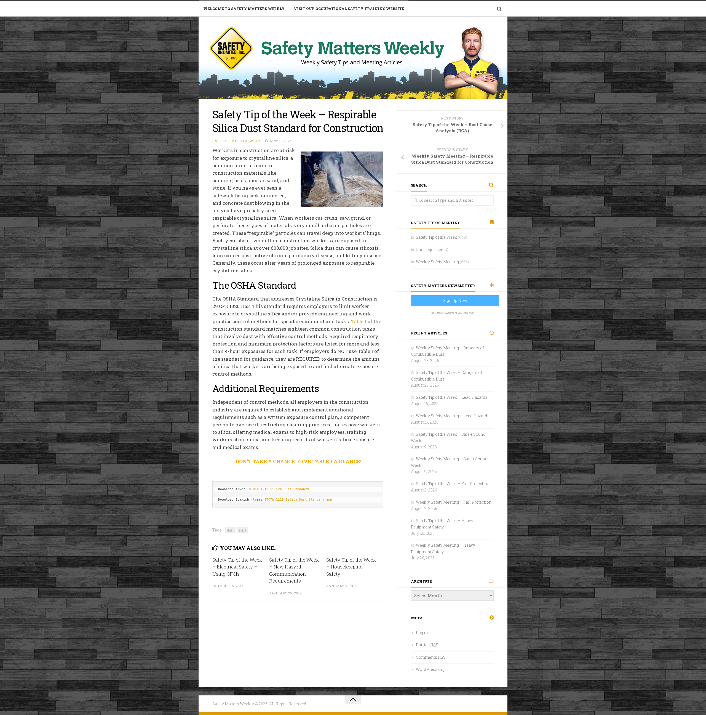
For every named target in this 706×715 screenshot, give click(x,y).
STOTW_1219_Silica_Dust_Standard (279, 489)
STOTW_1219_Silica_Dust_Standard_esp (298, 499)
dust (230, 530)
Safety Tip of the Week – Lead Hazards (452, 397)
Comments (431, 657)
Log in (422, 632)
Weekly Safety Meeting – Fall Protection (454, 502)
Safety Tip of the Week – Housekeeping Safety (351, 567)
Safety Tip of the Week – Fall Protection (453, 483)
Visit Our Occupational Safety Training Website (349, 8)
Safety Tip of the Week (236, 140)
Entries (427, 644)
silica (242, 530)
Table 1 (359, 321)
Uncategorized (429, 249)
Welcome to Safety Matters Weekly (244, 8)
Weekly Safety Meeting (437, 261)
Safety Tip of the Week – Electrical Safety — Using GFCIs (237, 567)
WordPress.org (430, 669)
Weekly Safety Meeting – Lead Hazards (453, 415)
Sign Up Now (455, 300)
